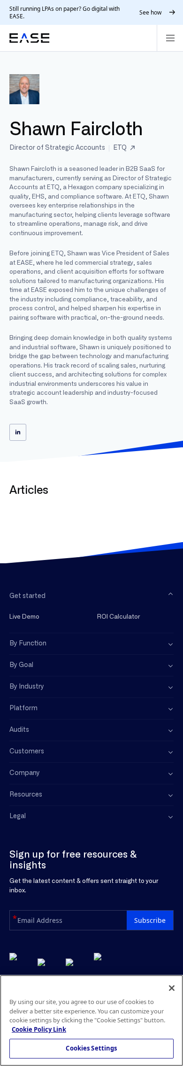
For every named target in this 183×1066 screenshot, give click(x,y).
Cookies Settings (91, 1048)
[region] (91, 1020)
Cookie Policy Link (39, 1029)
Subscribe (150, 920)
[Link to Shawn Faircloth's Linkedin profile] (17, 432)
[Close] (171, 988)
